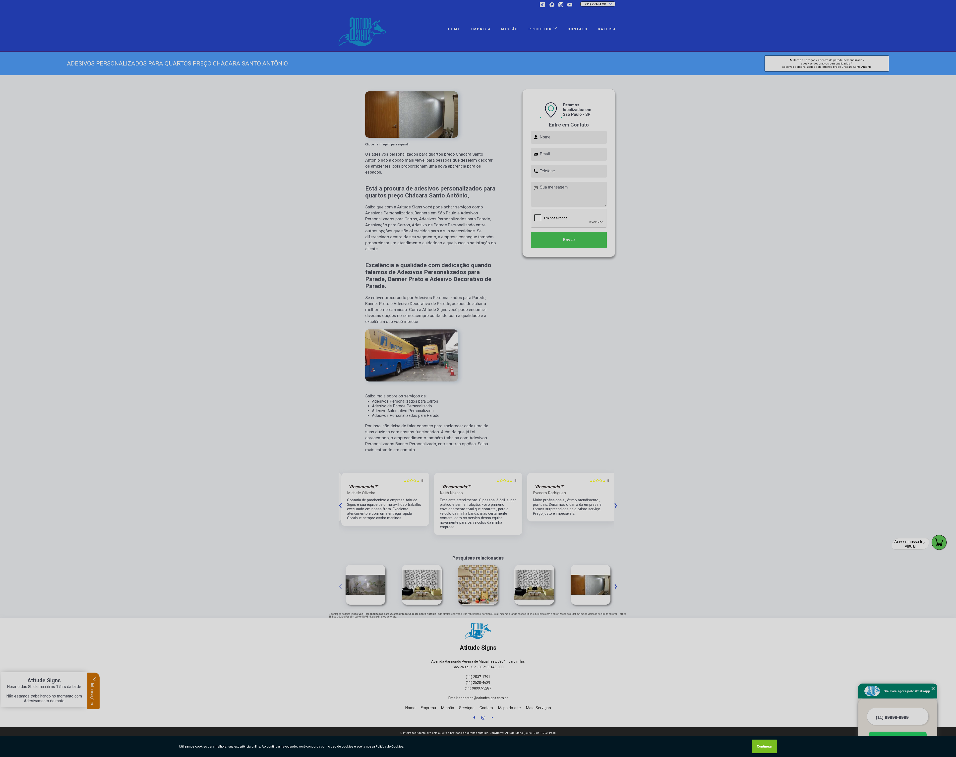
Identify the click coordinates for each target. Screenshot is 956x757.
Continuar (764, 746)
